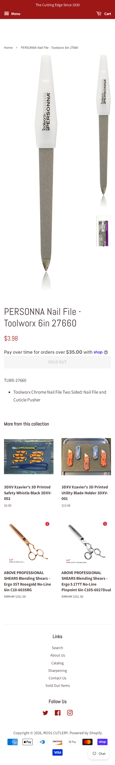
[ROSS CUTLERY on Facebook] (58, 713)
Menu (15, 13)
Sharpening (57, 670)
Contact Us (57, 677)
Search (57, 647)
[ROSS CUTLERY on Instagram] (70, 713)
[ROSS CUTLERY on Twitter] (45, 713)
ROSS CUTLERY (55, 732)
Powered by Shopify (86, 732)
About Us (57, 655)
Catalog (57, 662)
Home (8, 47)
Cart (107, 13)
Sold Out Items (57, 685)
